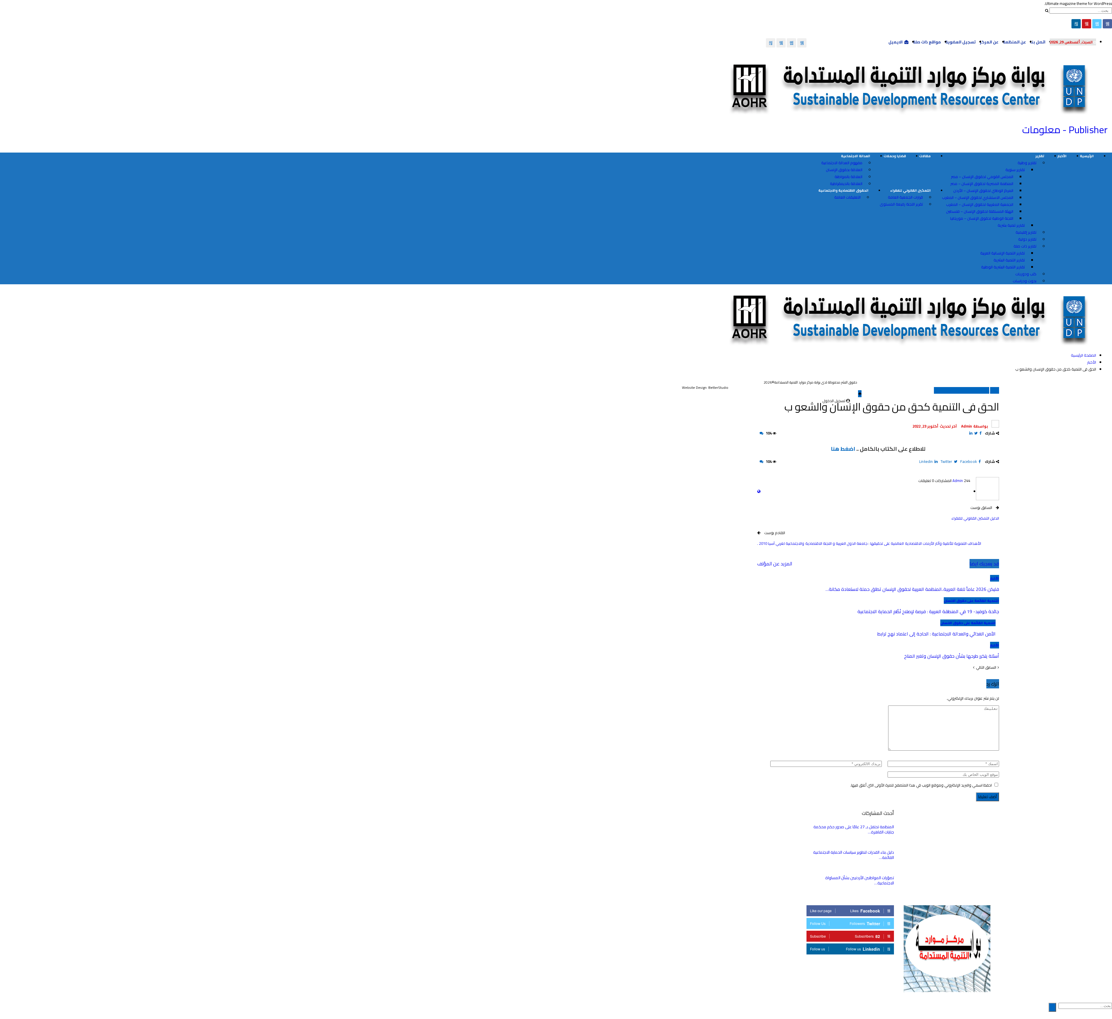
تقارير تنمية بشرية (1011, 225)
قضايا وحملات (895, 156)
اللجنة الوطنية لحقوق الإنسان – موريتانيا (981, 218)
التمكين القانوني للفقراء (910, 190)
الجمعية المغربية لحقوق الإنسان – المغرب (979, 204)
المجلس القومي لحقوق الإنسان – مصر (982, 176)
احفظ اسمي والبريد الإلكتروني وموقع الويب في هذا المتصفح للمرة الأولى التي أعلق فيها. (921, 785)
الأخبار (1062, 156)
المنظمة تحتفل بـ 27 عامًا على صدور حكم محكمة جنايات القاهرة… (853, 829)
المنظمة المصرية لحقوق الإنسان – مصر (981, 183)
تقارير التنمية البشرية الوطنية (1003, 266)
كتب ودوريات (1025, 273)
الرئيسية (1087, 156)
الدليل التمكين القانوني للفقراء (975, 518)
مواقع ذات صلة (927, 42)
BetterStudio (718, 387)
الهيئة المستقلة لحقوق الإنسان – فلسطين (979, 211)
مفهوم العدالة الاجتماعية (841, 162)
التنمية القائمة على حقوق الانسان (961, 390)
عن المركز (989, 42)
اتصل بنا (1037, 42)
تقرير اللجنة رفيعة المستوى (901, 204)
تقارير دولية (1027, 239)
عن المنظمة (1014, 42)
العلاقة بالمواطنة (848, 176)
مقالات (925, 156)
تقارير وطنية (1027, 162)
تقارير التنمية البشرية (1009, 259)
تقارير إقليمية (1026, 232)
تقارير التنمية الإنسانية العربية (1002, 253)
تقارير (1040, 156)
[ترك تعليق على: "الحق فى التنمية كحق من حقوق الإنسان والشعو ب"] (761, 433)
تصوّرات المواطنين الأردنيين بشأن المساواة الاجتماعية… (859, 880)
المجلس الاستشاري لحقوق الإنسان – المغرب (977, 197)
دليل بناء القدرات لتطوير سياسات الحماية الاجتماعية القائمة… (853, 854)
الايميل (895, 42)
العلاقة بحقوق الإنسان (844, 169)
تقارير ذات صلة (1025, 246)
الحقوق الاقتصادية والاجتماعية (843, 190)
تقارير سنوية (1015, 169)
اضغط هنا (843, 449)
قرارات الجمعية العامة (905, 197)
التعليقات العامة (847, 197)
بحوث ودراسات (1024, 280)
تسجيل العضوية (960, 42)
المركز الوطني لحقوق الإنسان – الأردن (983, 190)
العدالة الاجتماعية (855, 156)
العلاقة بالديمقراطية (846, 183)
